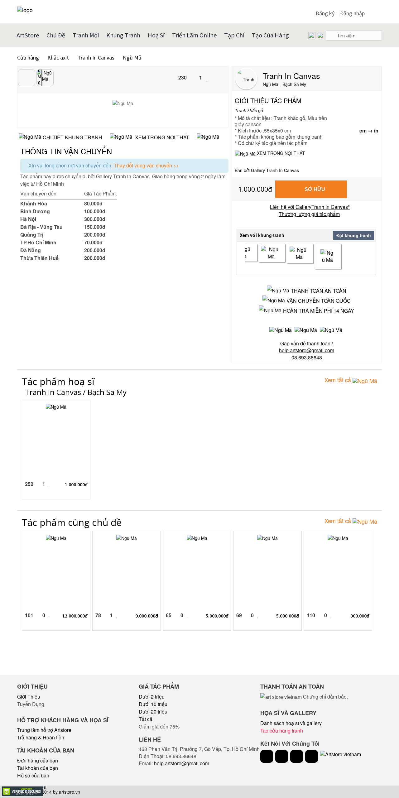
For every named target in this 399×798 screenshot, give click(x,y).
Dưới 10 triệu (153, 704)
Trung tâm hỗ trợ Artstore (44, 729)
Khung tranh (123, 35)
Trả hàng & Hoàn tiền (40, 737)
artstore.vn (69, 792)
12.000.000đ (75, 616)
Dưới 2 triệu (152, 696)
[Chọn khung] (272, 253)
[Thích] (207, 78)
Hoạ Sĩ (156, 35)
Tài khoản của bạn (37, 768)
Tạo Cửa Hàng (270, 35)
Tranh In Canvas (97, 57)
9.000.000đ (146, 616)
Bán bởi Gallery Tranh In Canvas (267, 170)
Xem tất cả (338, 380)
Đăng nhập (352, 13)
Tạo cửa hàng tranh (281, 730)
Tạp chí (234, 35)
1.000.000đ (255, 189)
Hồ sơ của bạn (33, 775)
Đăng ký (325, 13)
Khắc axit (58, 57)
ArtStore (28, 35)
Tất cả (145, 719)
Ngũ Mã (132, 57)
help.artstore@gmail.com (181, 763)
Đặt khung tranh (353, 235)
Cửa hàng (28, 57)
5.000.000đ (217, 616)
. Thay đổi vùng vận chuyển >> (145, 165)
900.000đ (359, 616)
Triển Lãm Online (194, 35)
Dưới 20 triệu (153, 711)
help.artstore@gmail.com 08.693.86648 (306, 354)
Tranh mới (86, 35)
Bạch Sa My (107, 392)
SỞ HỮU (315, 189)
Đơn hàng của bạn (37, 760)
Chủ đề (55, 35)
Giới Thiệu (28, 696)
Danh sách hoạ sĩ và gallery (291, 723)
